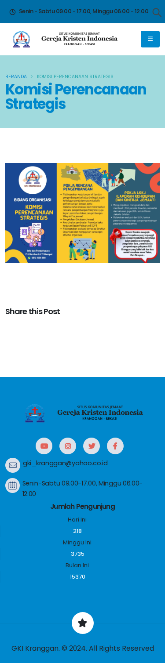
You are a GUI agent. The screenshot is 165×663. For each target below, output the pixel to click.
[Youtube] (44, 446)
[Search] (157, 13)
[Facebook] (115, 446)
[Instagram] (67, 446)
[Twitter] (91, 446)
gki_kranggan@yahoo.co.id (65, 463)
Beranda (16, 76)
